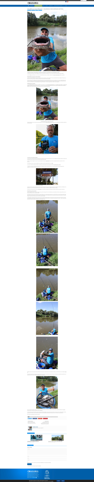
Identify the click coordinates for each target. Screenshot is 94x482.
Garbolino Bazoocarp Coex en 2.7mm (50, 122)
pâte (52, 163)
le (52, 481)
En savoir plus (34, 477)
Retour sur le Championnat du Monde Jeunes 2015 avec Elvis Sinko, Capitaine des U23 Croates (32, 423)
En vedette (37, 10)
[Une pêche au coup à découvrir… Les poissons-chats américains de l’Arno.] (47, 41)
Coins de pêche (29, 10)
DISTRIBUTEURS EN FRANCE (30, 0)
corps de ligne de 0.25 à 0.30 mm (50, 84)
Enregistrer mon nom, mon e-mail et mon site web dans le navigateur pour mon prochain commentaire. (39, 462)
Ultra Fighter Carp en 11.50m (57, 164)
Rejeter (63, 480)
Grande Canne (40, 10)
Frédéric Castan (35, 426)
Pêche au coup (33, 10)
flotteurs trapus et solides (59, 84)
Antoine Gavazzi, (40, 189)
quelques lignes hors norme (33, 84)
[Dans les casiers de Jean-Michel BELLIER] (58, 437)
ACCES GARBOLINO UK (40, 0)
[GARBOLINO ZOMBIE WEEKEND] (36, 437)
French (82, 0)
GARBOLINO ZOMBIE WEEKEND (33, 441)
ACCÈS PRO (35, 0)
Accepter (59, 480)
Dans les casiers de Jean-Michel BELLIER (55, 441)
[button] (66, 6)
